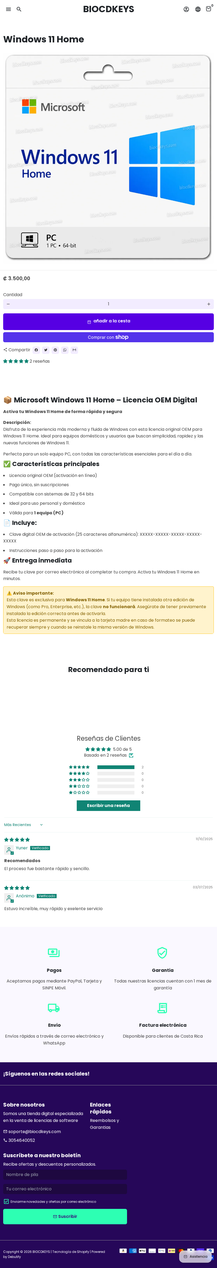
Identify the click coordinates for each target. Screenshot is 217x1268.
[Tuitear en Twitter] (45, 350)
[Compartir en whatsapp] (65, 350)
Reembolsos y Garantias (104, 1123)
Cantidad (12, 295)
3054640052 (19, 1140)
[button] (16, 361)
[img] (17, 840)
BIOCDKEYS (41, 1251)
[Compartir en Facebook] (36, 350)
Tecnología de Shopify (70, 1251)
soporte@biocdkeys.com (32, 1132)
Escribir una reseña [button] (108, 805)
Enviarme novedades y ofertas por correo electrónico (53, 1201)
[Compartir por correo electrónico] (74, 350)
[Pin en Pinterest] (55, 350)
